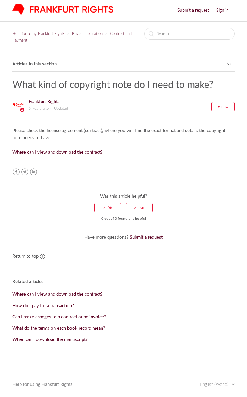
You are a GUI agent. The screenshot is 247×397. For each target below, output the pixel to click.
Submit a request (193, 10)
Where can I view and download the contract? (57, 152)
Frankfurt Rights (44, 101)
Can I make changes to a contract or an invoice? (59, 317)
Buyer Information (87, 34)
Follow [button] (223, 107)
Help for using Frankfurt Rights (38, 34)
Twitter (25, 172)
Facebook (16, 172)
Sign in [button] (222, 10)
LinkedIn (33, 172)
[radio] (107, 207)
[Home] (62, 13)
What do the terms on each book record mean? (58, 328)
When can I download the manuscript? (50, 339)
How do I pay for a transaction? (43, 306)
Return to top (25, 256)
